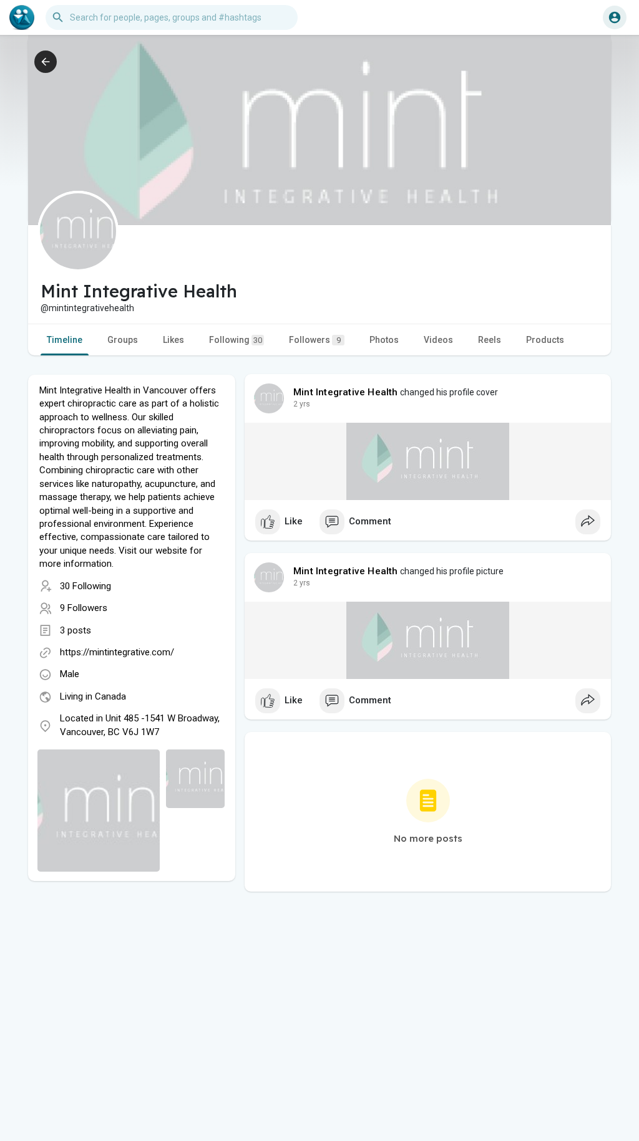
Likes (173, 340)
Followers (315, 340)
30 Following (85, 586)
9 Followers (83, 608)
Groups (122, 340)
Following (235, 340)
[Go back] (45, 62)
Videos (438, 340)
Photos (384, 340)
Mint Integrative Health (345, 392)
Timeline (64, 340)
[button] (615, 17)
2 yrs (301, 404)
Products (545, 340)
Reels (489, 340)
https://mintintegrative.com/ (117, 652)
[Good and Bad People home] (21, 17)
